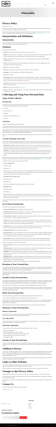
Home (24, 10)
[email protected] (10, 389)
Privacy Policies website (44, 158)
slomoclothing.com (22, 87)
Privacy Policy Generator (39, 33)
